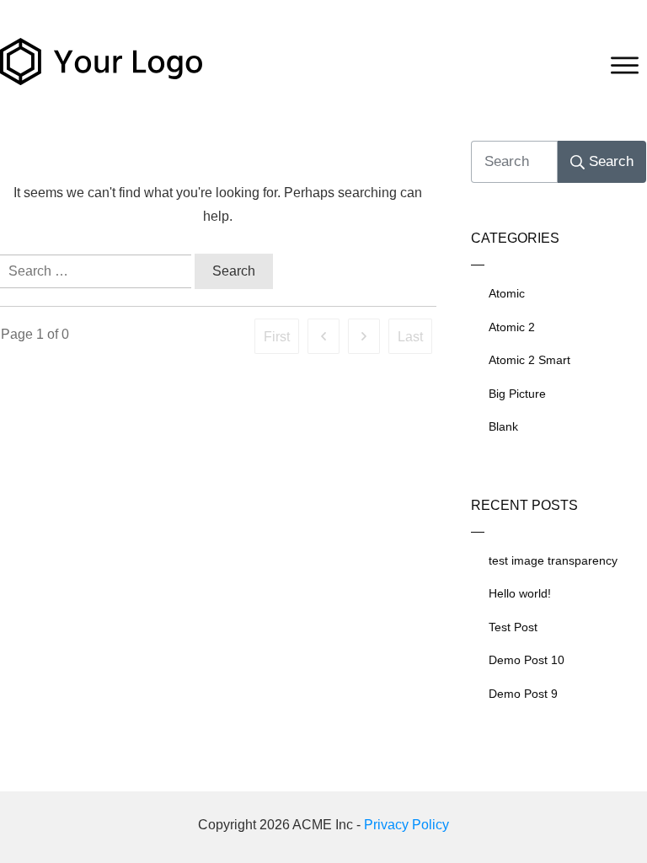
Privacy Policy (406, 824)
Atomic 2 (512, 327)
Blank (503, 426)
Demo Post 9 (523, 693)
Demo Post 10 (526, 660)
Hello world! (520, 593)
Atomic (507, 293)
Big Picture (517, 393)
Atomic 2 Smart (529, 360)
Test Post (513, 627)
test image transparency (553, 560)
